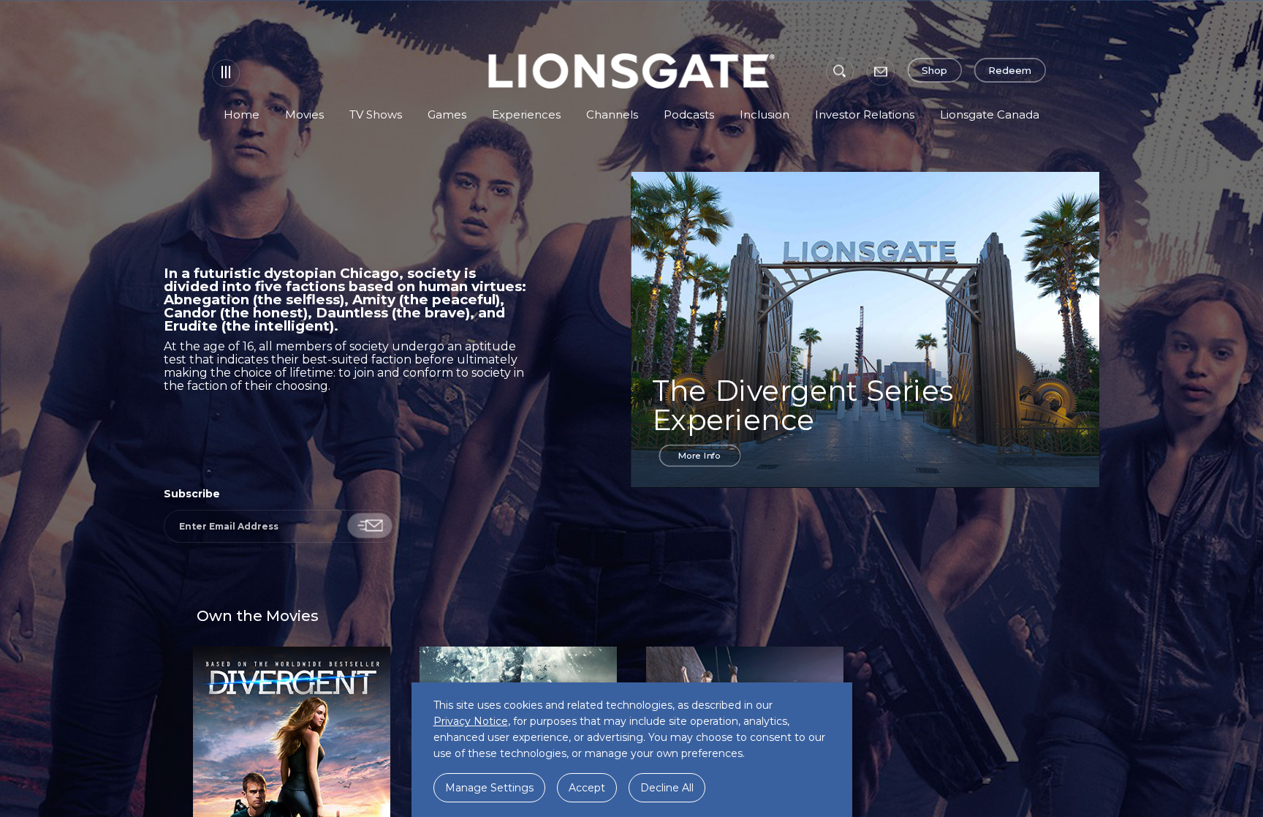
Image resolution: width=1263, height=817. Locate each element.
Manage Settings (489, 787)
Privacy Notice (470, 721)
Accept (587, 787)
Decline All (667, 787)
